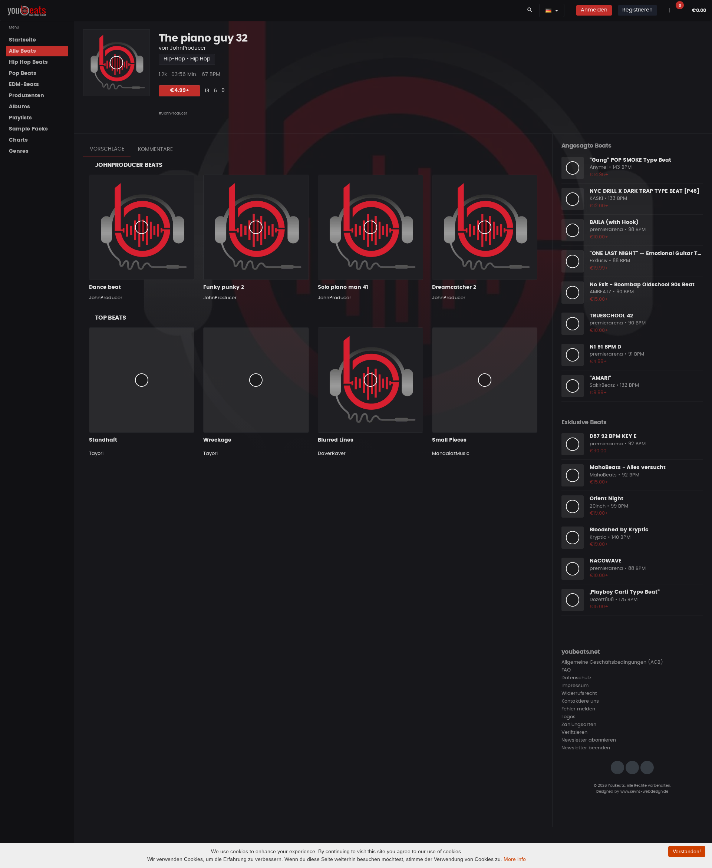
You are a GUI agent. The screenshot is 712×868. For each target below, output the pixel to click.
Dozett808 (602, 599)
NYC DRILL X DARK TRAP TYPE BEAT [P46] (644, 191)
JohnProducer (188, 48)
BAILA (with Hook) (614, 222)
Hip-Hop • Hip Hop (187, 59)
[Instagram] (617, 767)
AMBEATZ (600, 292)
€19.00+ (599, 513)
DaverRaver (332, 453)
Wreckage (217, 440)
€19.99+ (599, 268)
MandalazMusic (450, 453)
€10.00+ (599, 237)
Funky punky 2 (223, 287)
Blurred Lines (335, 440)
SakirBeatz (602, 385)
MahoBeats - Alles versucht (628, 467)
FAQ (566, 670)
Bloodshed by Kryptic (619, 529)
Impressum (575, 685)
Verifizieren (574, 732)
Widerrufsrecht (579, 693)
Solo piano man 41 (343, 287)
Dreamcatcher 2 (454, 287)
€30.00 (598, 451)
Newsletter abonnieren (588, 740)
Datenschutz (576, 678)
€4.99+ (179, 90)
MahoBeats (603, 475)
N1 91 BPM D (605, 347)
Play (116, 62)
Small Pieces (449, 440)
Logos (568, 716)
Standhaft (103, 440)
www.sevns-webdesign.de (644, 791)
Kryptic (598, 537)
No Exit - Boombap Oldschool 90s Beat (642, 284)
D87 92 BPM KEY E (613, 436)
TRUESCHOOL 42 (611, 316)
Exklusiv (598, 260)
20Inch (598, 506)
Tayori (96, 453)
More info (515, 859)
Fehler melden (578, 709)
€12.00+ (599, 206)
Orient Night (606, 498)
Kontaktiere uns (580, 701)
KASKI (596, 198)
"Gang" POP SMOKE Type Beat (630, 160)
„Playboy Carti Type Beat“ (625, 592)
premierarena (606, 229)
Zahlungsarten (578, 724)
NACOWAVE (606, 561)
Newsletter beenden (585, 748)
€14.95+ (599, 174)
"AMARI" (600, 378)
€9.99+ (598, 392)
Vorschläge (107, 149)
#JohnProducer (173, 113)
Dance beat (105, 287)
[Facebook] (632, 767)
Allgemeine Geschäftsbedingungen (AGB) (612, 662)
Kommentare (155, 149)
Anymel (598, 167)
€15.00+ (599, 299)
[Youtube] (647, 767)
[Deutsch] (548, 10)
